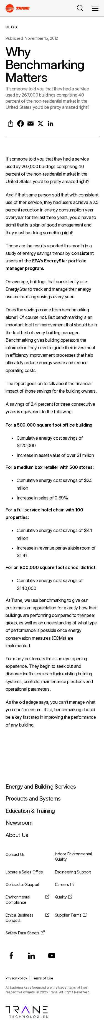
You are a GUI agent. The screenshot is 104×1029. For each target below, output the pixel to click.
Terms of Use (42, 978)
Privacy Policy (16, 978)
